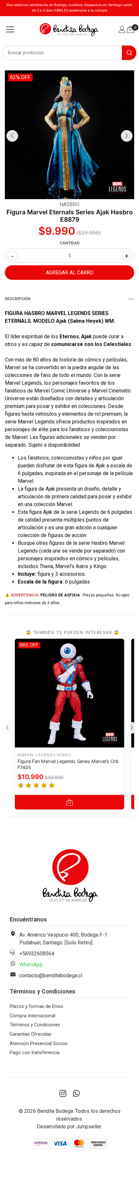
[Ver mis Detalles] (122, 30)
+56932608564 (36, 953)
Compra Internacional (32, 1016)
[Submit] (129, 53)
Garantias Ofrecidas (30, 1034)
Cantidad (70, 243)
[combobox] (69, 53)
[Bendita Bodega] (69, 29)
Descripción (17, 299)
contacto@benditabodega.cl (50, 975)
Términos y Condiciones (35, 1025)
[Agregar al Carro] (69, 802)
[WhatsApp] (76, 1093)
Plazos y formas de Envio (36, 1006)
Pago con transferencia (34, 1052)
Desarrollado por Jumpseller (69, 1126)
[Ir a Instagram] (63, 1093)
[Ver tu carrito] (130, 29)
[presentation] (12, 136)
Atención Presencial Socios (39, 1043)
